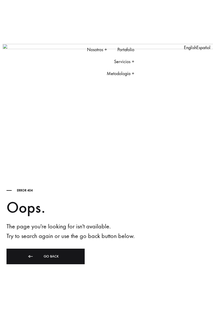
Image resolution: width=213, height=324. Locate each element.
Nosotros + (97, 49)
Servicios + (124, 61)
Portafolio (125, 49)
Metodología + (120, 73)
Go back (51, 256)
